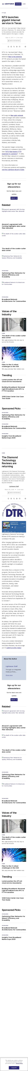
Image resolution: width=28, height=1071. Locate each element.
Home (3, 333)
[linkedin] (11, 46)
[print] (25, 46)
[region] (14, 1064)
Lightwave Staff (14, 486)
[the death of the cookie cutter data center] (14, 325)
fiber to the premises (15, 57)
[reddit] (17, 46)
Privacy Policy (19, 1063)
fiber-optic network (16, 115)
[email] (19, 46)
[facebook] (8, 46)
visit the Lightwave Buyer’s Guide (13, 169)
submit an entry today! (13, 648)
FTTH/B (4, 12)
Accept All (14, 1067)
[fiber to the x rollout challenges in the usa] (14, 353)
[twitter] (14, 46)
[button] (3, 4)
